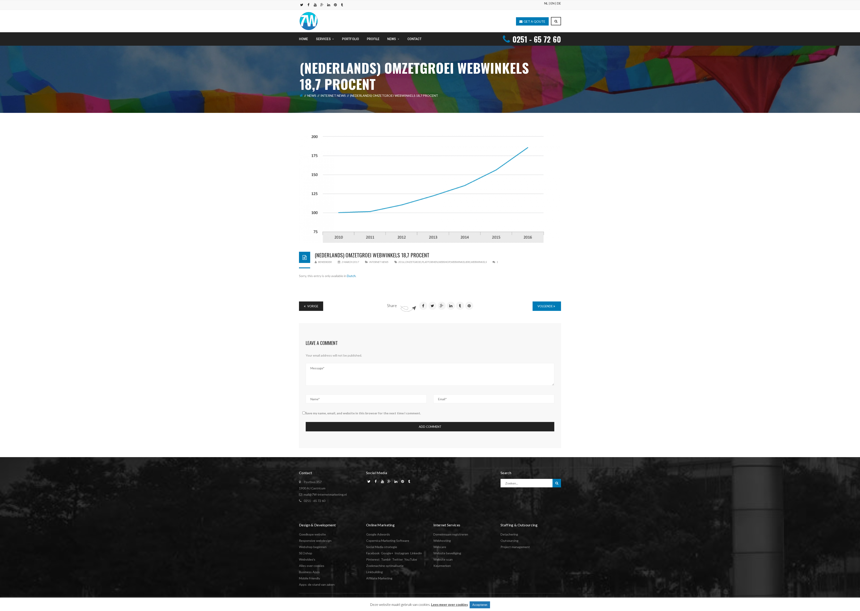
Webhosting (442, 540)
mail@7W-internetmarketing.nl (325, 494)
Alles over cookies (311, 566)
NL (546, 3)
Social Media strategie (381, 547)
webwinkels (479, 262)
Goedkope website (312, 534)
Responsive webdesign (315, 540)
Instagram (402, 553)
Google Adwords (378, 534)
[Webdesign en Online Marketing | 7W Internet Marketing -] (309, 21)
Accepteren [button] (479, 605)
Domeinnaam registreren (450, 534)
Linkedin (416, 553)
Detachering (509, 534)
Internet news (333, 95)
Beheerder (325, 262)
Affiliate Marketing (379, 578)
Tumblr (386, 559)
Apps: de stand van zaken (317, 584)
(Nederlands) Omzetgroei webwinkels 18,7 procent (372, 255)
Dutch (351, 276)
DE (559, 3)
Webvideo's (307, 559)
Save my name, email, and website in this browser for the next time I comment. (363, 413)
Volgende (545, 306)
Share (392, 305)
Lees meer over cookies (449, 604)
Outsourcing (509, 540)
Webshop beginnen (313, 547)
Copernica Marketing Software (387, 540)
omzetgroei (413, 262)
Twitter (397, 559)
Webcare (439, 547)
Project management (515, 547)
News (311, 95)
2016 (401, 262)
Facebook (373, 553)
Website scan (443, 559)
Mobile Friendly (309, 578)
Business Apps (309, 572)
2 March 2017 (350, 262)
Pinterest (373, 559)
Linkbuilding (374, 572)
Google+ (387, 553)
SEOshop (305, 553)
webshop (444, 262)
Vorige (312, 306)
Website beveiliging (447, 553)
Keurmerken (442, 566)
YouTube (410, 559)
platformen (430, 262)
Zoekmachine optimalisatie (385, 566)
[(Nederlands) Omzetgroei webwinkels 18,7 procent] (430, 189)
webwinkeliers (460, 262)
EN (552, 3)
